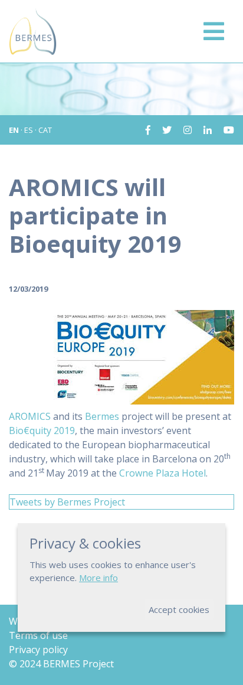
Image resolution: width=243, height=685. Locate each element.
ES (28, 130)
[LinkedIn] (203, 129)
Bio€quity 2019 (42, 430)
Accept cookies (179, 609)
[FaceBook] (148, 129)
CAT (45, 130)
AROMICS (30, 416)
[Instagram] (183, 129)
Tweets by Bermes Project (67, 501)
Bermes (102, 416)
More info (98, 577)
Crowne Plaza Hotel (162, 473)
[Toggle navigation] (214, 31)
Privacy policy (38, 649)
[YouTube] (224, 129)
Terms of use (38, 635)
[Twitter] (162, 129)
